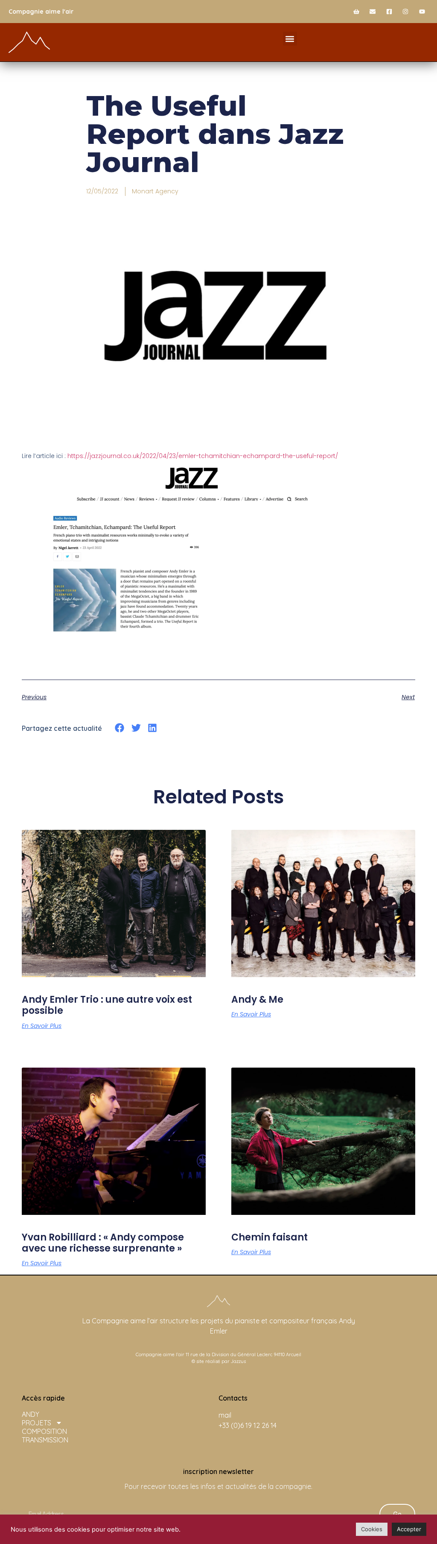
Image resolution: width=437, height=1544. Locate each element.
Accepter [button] (409, 1529)
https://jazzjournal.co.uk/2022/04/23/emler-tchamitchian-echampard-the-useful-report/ (202, 456)
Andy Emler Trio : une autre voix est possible (107, 1005)
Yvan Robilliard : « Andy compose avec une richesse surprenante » (103, 1243)
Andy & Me (257, 999)
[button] (290, 39)
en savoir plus (41, 1026)
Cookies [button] (371, 1529)
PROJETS (36, 1422)
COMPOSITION (44, 1431)
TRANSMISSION (45, 1440)
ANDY (30, 1414)
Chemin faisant (269, 1237)
